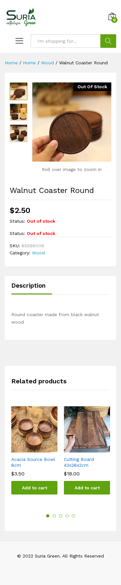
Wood (38, 252)
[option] (34, 455)
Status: (17, 221)
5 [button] (73, 515)
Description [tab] (28, 285)
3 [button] (60, 515)
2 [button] (54, 515)
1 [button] (47, 515)
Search (108, 41)
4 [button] (67, 515)
